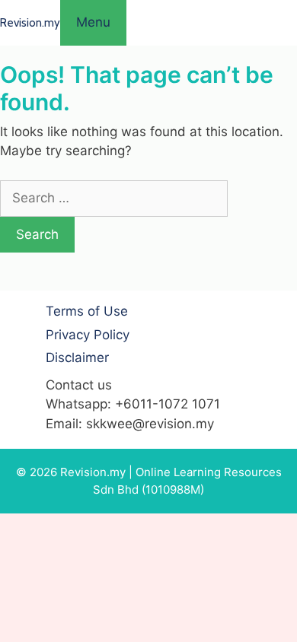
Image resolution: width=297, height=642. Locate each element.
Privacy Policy (87, 334)
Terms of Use (87, 311)
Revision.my (30, 23)
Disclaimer (77, 357)
